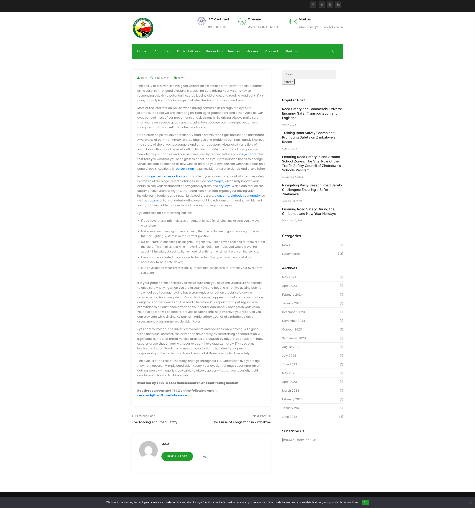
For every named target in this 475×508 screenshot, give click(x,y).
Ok (365, 502)
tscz (144, 77)
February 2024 (292, 294)
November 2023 (293, 321)
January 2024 (292, 303)
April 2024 (289, 286)
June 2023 (289, 364)
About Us (161, 51)
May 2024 (289, 277)
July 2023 (289, 355)
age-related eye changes (168, 176)
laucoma (223, 195)
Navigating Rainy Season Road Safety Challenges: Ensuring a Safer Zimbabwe (312, 189)
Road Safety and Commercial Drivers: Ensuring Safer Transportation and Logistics (312, 113)
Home (141, 51)
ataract (155, 200)
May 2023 (289, 373)
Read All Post (177, 456)
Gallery (252, 51)
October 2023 (292, 329)
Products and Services (223, 51)
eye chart (249, 154)
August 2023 (291, 347)
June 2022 (289, 417)
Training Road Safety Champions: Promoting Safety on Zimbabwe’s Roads (308, 137)
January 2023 (292, 408)
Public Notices (187, 51)
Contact (271, 51)
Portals (291, 51)
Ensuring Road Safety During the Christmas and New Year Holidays (309, 211)
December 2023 (293, 312)
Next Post (260, 416)
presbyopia (215, 181)
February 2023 (292, 399)
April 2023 (289, 382)
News (181, 77)
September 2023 (294, 338)
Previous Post (145, 416)
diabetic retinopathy (246, 195)
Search (288, 82)
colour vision (185, 169)
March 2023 (290, 390)
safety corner (291, 253)
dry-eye (225, 186)
